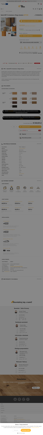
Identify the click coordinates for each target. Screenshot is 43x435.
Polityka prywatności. (35, 427)
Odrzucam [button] (16, 430)
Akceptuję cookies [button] (26, 430)
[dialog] (21, 217)
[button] (21, 433)
